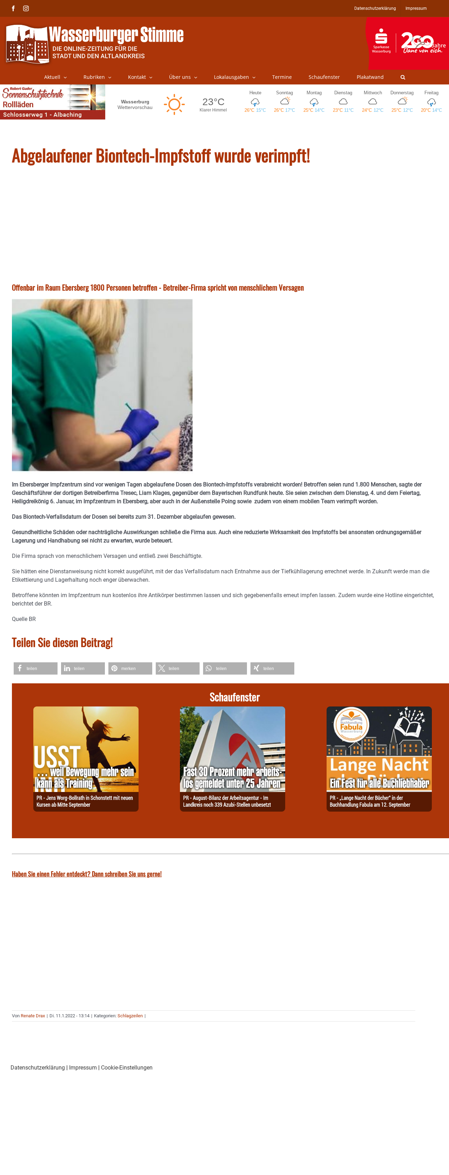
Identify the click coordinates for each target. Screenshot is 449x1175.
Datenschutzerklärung (38, 1067)
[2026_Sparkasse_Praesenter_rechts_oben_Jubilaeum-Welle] (407, 20)
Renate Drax (33, 1015)
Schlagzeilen (130, 1015)
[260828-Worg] (86, 710)
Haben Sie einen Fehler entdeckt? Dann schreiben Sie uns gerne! (87, 873)
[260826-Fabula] (379, 710)
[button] (403, 77)
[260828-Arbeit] (232, 710)
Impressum (83, 1067)
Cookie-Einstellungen (127, 1067)
